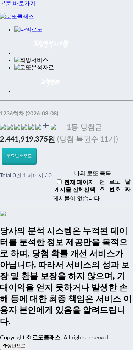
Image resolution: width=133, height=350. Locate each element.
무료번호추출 (19, 156)
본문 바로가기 (17, 3)
